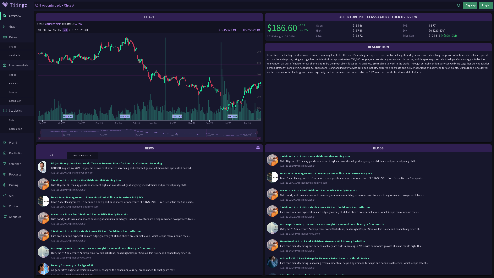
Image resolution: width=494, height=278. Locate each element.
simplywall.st (78, 189)
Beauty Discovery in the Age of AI (72, 265)
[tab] (51, 155)
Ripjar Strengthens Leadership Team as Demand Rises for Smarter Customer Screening (106, 163)
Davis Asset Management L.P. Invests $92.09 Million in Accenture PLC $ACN (97, 197)
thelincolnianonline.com (84, 206)
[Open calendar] (234, 30)
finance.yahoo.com (82, 172)
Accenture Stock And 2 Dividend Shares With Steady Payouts (89, 214)
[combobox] (245, 5)
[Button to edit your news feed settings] (258, 147)
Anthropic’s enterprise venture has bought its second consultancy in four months (103, 248)
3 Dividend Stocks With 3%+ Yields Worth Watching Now (86, 180)
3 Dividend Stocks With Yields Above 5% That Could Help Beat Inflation (96, 231)
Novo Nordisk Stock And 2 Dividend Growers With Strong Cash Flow (322, 241)
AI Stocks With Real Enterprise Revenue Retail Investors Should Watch (324, 258)
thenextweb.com (81, 257)
